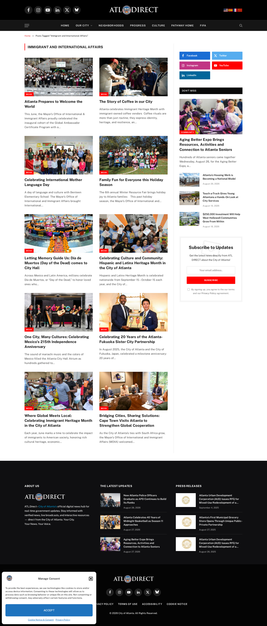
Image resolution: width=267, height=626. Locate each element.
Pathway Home (182, 25)
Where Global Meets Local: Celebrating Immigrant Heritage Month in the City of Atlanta (58, 420)
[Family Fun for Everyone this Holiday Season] (133, 155)
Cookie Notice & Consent (41, 620)
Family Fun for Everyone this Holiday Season (131, 182)
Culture (158, 25)
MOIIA (29, 94)
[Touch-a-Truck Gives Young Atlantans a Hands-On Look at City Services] (189, 198)
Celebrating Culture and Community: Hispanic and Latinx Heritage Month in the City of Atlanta (132, 263)
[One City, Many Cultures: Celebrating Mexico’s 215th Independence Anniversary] (59, 312)
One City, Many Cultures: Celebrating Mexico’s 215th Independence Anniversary (57, 342)
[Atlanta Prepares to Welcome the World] (59, 77)
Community (187, 132)
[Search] (240, 25)
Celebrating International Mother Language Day (53, 182)
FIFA (203, 25)
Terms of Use (127, 604)
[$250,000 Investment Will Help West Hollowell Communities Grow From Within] (189, 219)
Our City (82, 25)
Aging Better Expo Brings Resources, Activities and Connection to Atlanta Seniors (205, 144)
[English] (226, 10)
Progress (138, 25)
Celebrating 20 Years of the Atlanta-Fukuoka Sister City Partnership (131, 339)
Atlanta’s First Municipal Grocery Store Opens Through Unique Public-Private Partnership (220, 521)
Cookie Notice (177, 604)
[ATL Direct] (133, 10)
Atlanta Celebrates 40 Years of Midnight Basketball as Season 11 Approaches (143, 521)
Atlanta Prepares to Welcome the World (53, 104)
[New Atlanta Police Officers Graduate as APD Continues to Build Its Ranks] (110, 500)
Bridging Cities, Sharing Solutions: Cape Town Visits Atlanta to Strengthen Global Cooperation (129, 420)
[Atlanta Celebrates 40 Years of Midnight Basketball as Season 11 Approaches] (110, 522)
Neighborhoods (111, 25)
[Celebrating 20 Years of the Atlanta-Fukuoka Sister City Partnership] (133, 312)
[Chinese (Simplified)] (240, 10)
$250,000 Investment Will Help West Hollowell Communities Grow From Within (221, 218)
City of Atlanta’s (48, 506)
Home (65, 25)
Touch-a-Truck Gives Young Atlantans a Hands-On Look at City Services (220, 197)
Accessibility (152, 604)
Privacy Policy (63, 620)
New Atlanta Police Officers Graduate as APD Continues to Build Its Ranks (145, 499)
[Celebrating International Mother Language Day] (59, 155)
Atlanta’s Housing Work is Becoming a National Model (219, 177)
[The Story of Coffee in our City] (133, 77)
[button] (91, 579)
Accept (49, 610)
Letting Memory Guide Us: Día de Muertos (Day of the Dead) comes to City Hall (56, 263)
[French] (235, 10)
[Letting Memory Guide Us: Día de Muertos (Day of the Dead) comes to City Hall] (59, 233)
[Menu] (27, 25)
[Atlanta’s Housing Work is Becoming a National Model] (189, 180)
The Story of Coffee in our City (125, 101)
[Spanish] (230, 10)
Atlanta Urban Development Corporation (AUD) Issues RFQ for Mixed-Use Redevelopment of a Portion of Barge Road (219, 499)
